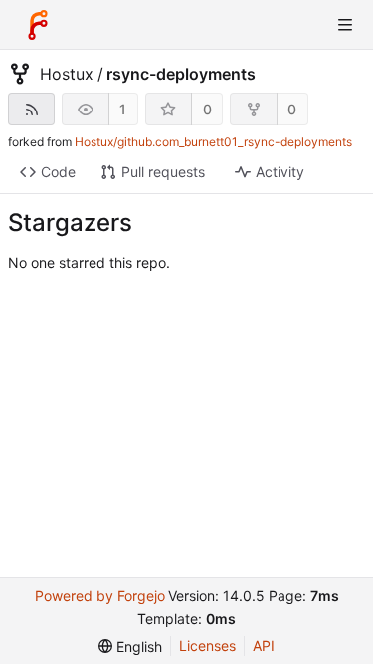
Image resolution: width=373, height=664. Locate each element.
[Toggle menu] (345, 25)
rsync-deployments (181, 74)
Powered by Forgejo (100, 595)
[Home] (38, 25)
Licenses (207, 645)
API (264, 645)
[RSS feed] (31, 109)
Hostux (66, 74)
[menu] (130, 646)
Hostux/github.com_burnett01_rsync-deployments (213, 141)
